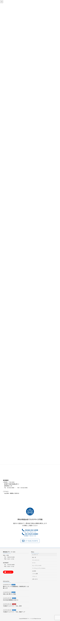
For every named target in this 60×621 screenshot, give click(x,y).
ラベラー (34, 562)
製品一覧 (34, 557)
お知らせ (13, 584)
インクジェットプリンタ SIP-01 (38, 568)
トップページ (35, 554)
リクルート (34, 576)
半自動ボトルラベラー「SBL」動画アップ (14, 612)
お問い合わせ (35, 579)
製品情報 (14, 604)
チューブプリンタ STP (36, 565)
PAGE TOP (57, 600)
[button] (30, 531)
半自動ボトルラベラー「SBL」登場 (12, 606)
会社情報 (34, 571)
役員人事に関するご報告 (9, 594)
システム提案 (35, 573)
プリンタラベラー (36, 560)
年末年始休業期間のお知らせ (10, 600)
